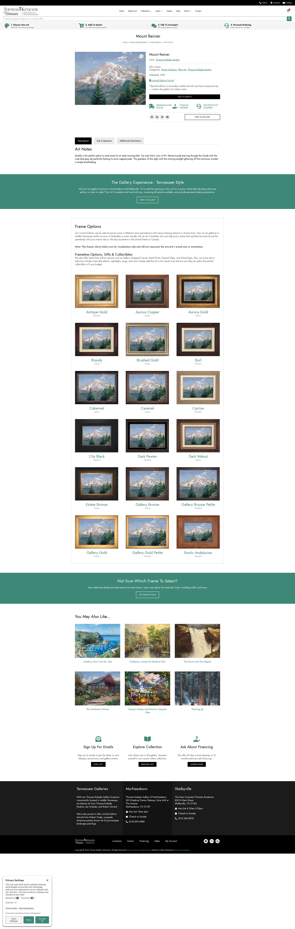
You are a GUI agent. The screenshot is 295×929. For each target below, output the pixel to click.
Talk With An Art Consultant (210, 106)
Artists (158, 11)
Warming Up (197, 709)
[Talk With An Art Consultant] (198, 106)
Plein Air (182, 69)
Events (130, 841)
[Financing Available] (175, 106)
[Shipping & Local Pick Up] (151, 106)
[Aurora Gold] (198, 291)
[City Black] (96, 435)
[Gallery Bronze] (147, 483)
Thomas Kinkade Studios (139, 42)
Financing (144, 841)
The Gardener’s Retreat (97, 709)
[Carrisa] (198, 387)
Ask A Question (104, 141)
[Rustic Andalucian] (198, 531)
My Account (171, 841)
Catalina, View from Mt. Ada (97, 661)
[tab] (83, 140)
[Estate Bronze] (96, 483)
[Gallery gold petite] (147, 531)
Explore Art (132, 11)
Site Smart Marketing (182, 850)
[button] (141, 56)
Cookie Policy (145, 850)
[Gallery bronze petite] (198, 483)
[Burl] (198, 339)
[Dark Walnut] (198, 435)
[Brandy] (96, 339)
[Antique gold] (96, 291)
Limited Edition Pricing (163, 80)
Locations (117, 841)
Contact (198, 11)
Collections (145, 11)
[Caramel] (147, 387)
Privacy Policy (133, 850)
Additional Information (130, 141)
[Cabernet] (96, 387)
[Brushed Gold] (147, 339)
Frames (169, 11)
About (186, 11)
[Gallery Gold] (96, 531)
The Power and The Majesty (197, 661)
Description (83, 141)
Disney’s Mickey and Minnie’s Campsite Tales (147, 711)
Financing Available (184, 106)
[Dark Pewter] (147, 435)
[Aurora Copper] (147, 291)
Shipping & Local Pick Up (163, 106)
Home (121, 11)
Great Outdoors (155, 42)
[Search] (289, 19)
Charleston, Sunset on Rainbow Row (147, 661)
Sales (178, 11)
